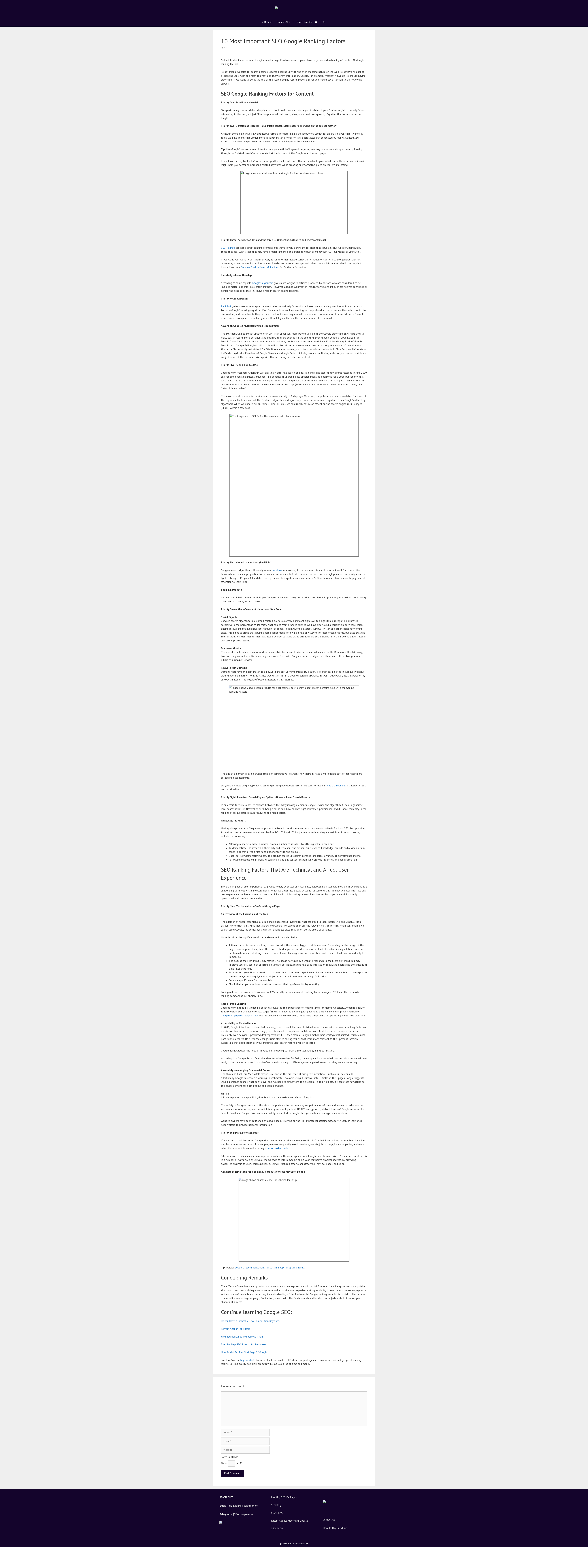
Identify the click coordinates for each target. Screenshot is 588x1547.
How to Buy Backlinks (335, 1528)
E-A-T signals (228, 247)
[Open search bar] (324, 22)
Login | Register (304, 22)
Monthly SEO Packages (284, 1497)
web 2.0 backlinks (336, 785)
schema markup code (276, 1148)
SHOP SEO (266, 22)
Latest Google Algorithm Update (289, 1520)
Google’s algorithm (262, 283)
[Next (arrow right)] (582, 773)
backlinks (277, 570)
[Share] (584, 3)
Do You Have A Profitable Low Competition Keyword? (250, 1321)
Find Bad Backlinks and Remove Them (242, 1336)
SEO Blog (276, 1505)
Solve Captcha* (229, 1457)
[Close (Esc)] (578, 3)
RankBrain (226, 306)
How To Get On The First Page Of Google (244, 1352)
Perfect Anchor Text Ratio (235, 1328)
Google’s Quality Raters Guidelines (260, 267)
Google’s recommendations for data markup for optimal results (270, 1267)
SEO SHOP (277, 1528)
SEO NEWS (277, 1513)
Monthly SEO (284, 22)
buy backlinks (247, 1360)
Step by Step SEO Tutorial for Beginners (243, 1344)
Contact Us (329, 1519)
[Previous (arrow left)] (5, 773)
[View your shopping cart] (316, 22)
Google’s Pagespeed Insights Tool (239, 1015)
